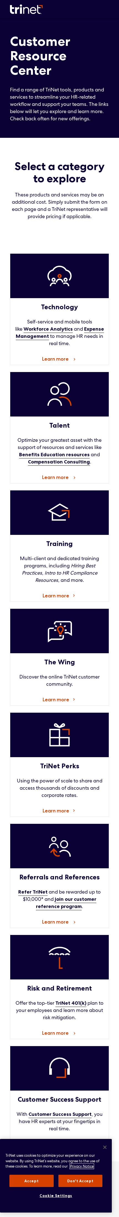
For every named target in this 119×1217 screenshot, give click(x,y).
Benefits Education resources (54, 455)
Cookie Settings (56, 1195)
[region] (56, 1176)
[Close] (105, 1147)
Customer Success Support (60, 1114)
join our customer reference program (66, 902)
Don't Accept (80, 1181)
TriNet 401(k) (70, 1003)
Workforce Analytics (48, 329)
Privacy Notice (82, 1166)
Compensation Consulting (59, 462)
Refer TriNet (33, 892)
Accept (31, 1181)
